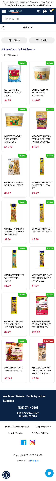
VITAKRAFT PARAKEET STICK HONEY (14, 278)
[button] (6, 475)
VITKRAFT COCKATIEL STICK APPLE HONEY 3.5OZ (13, 324)
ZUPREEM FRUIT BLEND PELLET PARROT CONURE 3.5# (41, 325)
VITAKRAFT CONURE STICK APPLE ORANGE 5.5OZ (14, 232)
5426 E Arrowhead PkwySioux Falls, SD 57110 (28, 414)
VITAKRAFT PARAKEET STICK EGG (42, 230)
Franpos (34, 460)
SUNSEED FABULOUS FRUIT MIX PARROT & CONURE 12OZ (41, 139)
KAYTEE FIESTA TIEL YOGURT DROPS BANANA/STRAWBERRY (14, 93)
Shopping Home (43, 427)
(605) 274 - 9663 (28, 407)
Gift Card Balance (40, 433)
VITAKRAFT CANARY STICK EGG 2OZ (42, 185)
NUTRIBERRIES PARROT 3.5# (13, 139)
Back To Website (15, 433)
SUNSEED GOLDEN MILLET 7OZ (13, 184)
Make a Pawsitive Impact (17, 427)
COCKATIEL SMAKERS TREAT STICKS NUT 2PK (41, 371)
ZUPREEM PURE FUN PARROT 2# (14, 369)
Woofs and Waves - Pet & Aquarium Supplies (24, 398)
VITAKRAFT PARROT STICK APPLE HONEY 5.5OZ (42, 278)
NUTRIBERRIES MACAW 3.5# (41, 93)
